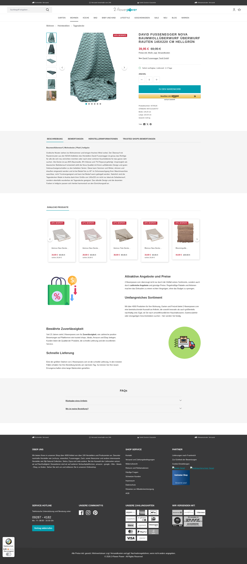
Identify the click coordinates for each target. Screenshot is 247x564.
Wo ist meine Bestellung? (79, 409)
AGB (127, 493)
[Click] (125, 9)
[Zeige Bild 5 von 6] (97, 104)
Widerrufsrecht (132, 464)
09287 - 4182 (41, 517)
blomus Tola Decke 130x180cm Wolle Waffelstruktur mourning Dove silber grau (122, 248)
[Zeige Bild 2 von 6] (89, 104)
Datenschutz (131, 485)
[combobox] (25, 10)
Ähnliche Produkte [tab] (58, 207)
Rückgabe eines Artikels (79, 401)
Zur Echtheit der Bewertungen (184, 459)
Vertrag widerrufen (44, 528)
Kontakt (129, 455)
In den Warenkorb (170, 89)
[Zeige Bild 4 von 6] (94, 104)
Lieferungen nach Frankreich (184, 455)
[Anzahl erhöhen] (157, 80)
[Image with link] (84, 290)
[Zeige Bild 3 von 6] (92, 104)
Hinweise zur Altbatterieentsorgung (140, 489)
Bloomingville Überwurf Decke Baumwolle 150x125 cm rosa (184, 248)
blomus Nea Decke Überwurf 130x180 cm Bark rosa (93, 248)
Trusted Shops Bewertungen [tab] (139, 139)
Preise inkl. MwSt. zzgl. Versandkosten (154, 53)
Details (157, 242)
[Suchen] (47, 10)
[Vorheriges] (62, 67)
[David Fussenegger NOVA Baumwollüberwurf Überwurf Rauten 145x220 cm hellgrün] (93, 67)
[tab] (54, 139)
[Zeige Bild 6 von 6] (100, 104)
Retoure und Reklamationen (137, 468)
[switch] (8, 554)
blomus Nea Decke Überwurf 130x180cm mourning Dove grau (62, 248)
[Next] (197, 239)
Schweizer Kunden (133, 476)
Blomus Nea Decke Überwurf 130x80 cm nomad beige (155, 248)
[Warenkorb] (239, 9)
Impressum (130, 481)
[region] (87, 67)
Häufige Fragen (132, 472)
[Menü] (13, 538)
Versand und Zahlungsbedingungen (140, 459)
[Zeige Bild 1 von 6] (86, 104)
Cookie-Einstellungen (180, 464)
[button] (170, 97)
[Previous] (49, 239)
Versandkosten (116, 553)
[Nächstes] (124, 67)
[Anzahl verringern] (142, 80)
